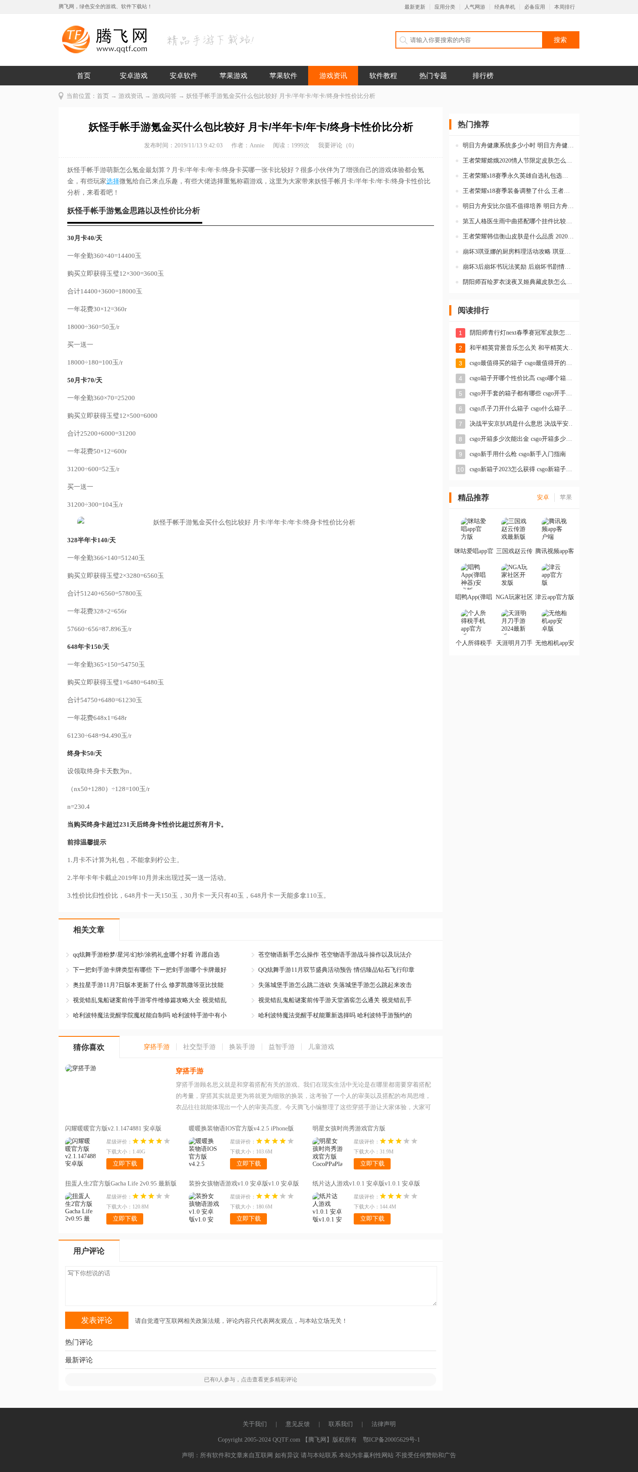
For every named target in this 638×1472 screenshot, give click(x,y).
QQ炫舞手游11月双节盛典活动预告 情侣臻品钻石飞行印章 (336, 970)
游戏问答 (164, 96)
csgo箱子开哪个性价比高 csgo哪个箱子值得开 (522, 378)
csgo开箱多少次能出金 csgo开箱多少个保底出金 (522, 439)
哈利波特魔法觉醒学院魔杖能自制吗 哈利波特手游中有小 (150, 1015)
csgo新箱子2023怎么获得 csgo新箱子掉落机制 (522, 469)
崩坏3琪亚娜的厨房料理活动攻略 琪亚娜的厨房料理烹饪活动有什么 (518, 251)
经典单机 (504, 7)
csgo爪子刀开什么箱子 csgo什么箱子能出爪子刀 (522, 408)
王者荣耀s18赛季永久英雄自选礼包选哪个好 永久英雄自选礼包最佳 (518, 176)
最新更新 (415, 7)
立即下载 (125, 1163)
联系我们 (341, 1424)
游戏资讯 (333, 75)
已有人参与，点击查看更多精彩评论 (250, 1379)
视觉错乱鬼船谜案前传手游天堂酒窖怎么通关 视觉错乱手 (335, 1000)
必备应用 (534, 7)
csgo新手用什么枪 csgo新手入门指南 (518, 454)
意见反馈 (298, 1424)
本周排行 (564, 7)
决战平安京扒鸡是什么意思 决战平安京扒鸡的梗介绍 (522, 423)
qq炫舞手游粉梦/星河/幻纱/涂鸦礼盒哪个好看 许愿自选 (146, 954)
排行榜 (483, 75)
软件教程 (383, 75)
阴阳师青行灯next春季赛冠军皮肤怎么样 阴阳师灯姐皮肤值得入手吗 (522, 332)
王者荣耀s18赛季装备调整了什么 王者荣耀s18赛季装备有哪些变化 (518, 191)
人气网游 (474, 7)
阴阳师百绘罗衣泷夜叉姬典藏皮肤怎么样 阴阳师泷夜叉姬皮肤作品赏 (518, 282)
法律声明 (384, 1424)
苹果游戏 (233, 75)
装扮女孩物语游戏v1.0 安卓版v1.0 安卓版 (244, 1183)
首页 (84, 75)
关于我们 (255, 1424)
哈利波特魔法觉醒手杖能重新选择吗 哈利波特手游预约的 (335, 1015)
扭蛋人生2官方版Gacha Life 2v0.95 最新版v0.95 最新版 (121, 1184)
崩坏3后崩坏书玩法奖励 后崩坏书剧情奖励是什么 (518, 267)
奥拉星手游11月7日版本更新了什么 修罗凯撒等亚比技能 (148, 985)
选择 (112, 181)
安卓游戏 (134, 75)
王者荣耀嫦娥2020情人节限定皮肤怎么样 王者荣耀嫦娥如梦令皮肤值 (518, 160)
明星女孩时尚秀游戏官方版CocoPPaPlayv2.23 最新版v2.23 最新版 (362, 1129)
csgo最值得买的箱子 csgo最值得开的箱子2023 (522, 363)
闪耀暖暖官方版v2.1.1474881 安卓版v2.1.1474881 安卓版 (113, 1129)
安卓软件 (183, 75)
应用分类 (444, 7)
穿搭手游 (190, 1071)
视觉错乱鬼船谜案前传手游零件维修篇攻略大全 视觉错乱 (150, 1000)
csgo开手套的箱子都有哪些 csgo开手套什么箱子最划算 (522, 393)
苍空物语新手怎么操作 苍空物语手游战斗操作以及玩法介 (335, 954)
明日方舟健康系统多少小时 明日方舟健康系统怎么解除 (518, 145)
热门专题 (433, 75)
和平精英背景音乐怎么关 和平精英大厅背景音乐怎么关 (522, 348)
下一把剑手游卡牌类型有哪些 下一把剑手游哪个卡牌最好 (150, 970)
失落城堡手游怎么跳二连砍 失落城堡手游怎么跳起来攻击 (335, 985)
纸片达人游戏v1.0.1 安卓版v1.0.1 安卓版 (366, 1183)
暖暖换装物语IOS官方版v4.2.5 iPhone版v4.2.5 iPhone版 (241, 1129)
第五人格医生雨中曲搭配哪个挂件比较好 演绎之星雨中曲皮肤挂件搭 (518, 221)
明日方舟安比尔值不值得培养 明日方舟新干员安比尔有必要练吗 (518, 206)
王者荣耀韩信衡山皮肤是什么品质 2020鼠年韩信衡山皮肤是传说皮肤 (518, 236)
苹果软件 (283, 75)
